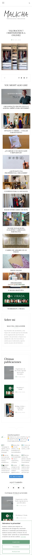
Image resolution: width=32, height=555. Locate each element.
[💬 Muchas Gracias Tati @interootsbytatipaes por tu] (26, 458)
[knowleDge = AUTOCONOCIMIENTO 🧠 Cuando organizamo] (16, 458)
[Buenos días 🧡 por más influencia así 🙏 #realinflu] (16, 448)
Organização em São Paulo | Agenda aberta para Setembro (20, 371)
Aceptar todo (16, 542)
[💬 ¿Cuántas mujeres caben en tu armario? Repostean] (26, 468)
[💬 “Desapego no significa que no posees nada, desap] (5, 448)
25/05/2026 (21, 412)
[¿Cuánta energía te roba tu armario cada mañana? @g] (16, 468)
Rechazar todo (16, 551)
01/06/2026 (21, 392)
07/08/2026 (21, 376)
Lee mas (23, 536)
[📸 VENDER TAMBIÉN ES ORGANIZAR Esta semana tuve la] (5, 468)
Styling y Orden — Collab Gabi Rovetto (20, 408)
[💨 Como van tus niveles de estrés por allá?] (26, 448)
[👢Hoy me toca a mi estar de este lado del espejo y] (5, 458)
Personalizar (16, 547)
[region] (16, 538)
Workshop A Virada (20, 388)
